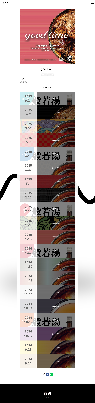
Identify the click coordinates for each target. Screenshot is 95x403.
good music (44, 74)
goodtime (51, 74)
